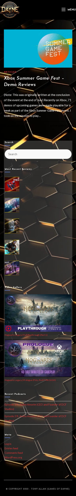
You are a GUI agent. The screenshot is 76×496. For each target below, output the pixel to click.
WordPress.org (13, 457)
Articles (10, 71)
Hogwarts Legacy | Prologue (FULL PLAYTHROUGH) (30, 380)
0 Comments (15, 125)
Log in (8, 443)
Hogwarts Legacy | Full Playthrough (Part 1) (26, 335)
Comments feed (14, 452)
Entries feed (11, 448)
